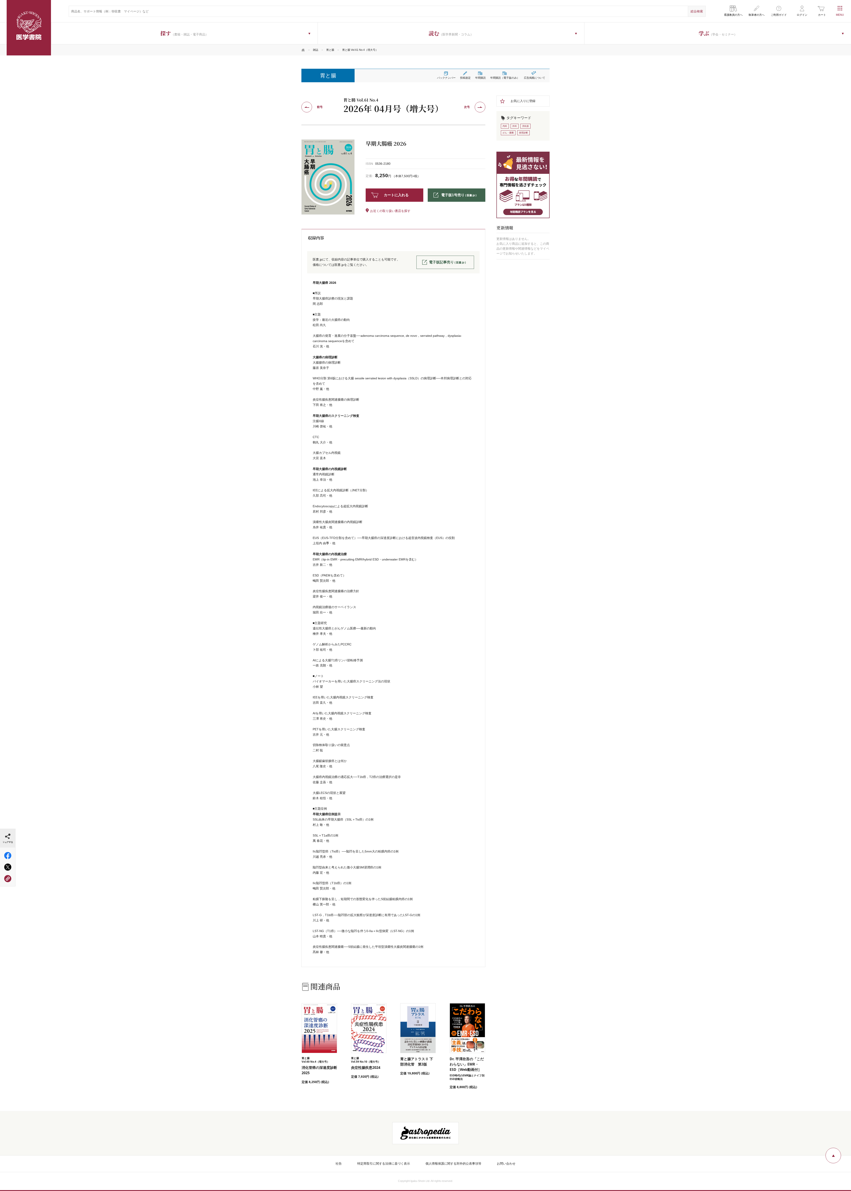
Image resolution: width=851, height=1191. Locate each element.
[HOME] (303, 49)
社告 (339, 1163)
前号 (320, 107)
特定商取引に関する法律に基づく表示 (383, 1163)
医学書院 (29, 27)
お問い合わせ (506, 1163)
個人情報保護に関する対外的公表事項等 (453, 1163)
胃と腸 (330, 49)
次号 (467, 107)
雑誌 (315, 49)
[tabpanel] (328, 176)
